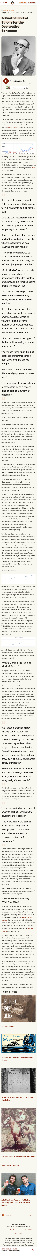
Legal (12, 1229)
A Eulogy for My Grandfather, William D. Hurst (18, 1156)
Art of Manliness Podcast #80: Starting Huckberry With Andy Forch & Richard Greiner (15, 1202)
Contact (4, 1229)
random (23, 2)
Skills (12, 10)
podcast (33, 2)
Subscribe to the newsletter (10, 1251)
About (20, 1229)
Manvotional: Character (10, 1165)
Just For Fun (6, 10)
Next (30, 1215)
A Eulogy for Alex (7, 1026)
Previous (8, 1215)
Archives (18, 1233)
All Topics (29, 1229)
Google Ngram (12, 127)
